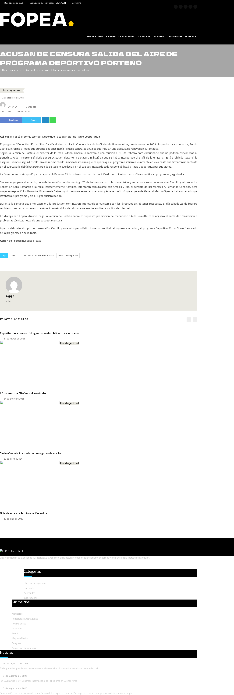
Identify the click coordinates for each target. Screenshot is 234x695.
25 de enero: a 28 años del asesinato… (24, 393)
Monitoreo (17, 614)
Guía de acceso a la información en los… (24, 513)
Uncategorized (17, 70)
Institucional (30, 598)
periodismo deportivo (68, 255)
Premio (15, 633)
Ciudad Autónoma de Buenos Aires (38, 255)
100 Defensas (19, 623)
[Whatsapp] (53, 120)
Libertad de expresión (120, 36)
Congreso (16, 643)
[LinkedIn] (45, 120)
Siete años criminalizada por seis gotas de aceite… (31, 453)
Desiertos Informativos (24, 648)
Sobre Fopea (95, 36)
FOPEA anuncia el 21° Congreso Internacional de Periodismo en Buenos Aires (38, 681)
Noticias (190, 36)
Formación (29, 588)
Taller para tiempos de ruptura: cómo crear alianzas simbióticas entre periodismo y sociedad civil (49, 668)
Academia (17, 628)
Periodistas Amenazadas (25, 618)
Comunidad (175, 36)
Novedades (29, 593)
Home (5, 70)
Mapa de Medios (20, 638)
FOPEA (10, 296)
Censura (14, 255)
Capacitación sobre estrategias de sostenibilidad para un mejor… (40, 333)
